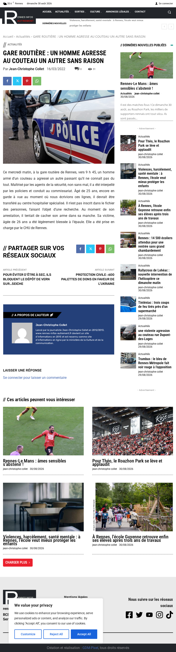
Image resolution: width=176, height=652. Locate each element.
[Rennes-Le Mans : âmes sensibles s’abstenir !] (146, 65)
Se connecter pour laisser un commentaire (35, 378)
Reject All (56, 634)
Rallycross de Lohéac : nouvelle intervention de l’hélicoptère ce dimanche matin (155, 276)
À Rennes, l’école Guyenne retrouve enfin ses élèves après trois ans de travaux (154, 212)
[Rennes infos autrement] (19, 16)
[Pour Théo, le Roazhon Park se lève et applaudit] (128, 143)
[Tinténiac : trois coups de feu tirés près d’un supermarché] (128, 304)
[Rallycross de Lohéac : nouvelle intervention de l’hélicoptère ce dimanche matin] (128, 272)
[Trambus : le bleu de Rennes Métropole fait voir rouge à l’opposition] (128, 360)
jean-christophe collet (26, 69)
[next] (171, 26)
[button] (169, 12)
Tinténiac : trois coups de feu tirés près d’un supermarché (153, 307)
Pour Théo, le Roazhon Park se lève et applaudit (154, 145)
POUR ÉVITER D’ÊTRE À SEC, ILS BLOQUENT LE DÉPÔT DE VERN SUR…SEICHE (27, 279)
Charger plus (16, 562)
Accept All (84, 634)
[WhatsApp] (37, 81)
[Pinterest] (27, 81)
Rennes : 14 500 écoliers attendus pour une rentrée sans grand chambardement (155, 244)
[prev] (164, 26)
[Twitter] (17, 81)
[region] (56, 620)
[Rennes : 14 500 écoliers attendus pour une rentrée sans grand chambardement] (128, 240)
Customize (28, 634)
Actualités (23, 36)
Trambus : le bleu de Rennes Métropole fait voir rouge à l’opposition (154, 363)
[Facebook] (7, 81)
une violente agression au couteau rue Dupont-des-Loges (154, 335)
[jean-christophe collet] (22, 334)
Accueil (8, 36)
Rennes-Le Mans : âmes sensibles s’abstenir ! (139, 86)
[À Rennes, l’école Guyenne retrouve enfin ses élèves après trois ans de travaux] (128, 208)
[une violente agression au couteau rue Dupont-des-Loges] (128, 333)
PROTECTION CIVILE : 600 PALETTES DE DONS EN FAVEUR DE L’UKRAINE (87, 279)
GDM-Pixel (90, 648)
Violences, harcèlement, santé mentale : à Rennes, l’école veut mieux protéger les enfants (155, 177)
